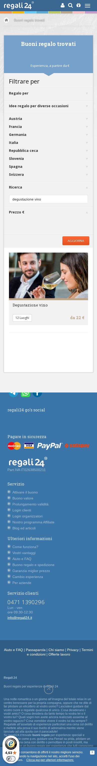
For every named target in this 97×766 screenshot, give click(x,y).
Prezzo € (16, 212)
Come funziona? (25, 547)
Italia (13, 142)
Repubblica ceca (23, 150)
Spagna (15, 166)
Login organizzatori (27, 516)
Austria (15, 118)
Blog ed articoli (24, 528)
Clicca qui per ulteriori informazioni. (50, 760)
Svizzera (16, 174)
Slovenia (16, 158)
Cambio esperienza (27, 577)
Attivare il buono (25, 492)
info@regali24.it (19, 618)
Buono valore (22, 498)
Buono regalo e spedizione (33, 565)
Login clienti (21, 510)
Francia (15, 126)
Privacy (73, 650)
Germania (17, 134)
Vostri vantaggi (24, 553)
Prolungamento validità (30, 504)
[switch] (10, 759)
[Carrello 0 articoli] (78, 5)
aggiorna (76, 240)
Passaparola (36, 650)
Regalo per (18, 93)
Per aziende (21, 583)
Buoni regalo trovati (29, 20)
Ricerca (15, 187)
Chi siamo (56, 650)
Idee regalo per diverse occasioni (38, 105)
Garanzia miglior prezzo (31, 571)
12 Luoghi (22, 318)
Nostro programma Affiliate (33, 522)
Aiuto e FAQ (21, 559)
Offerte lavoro (59, 654)
